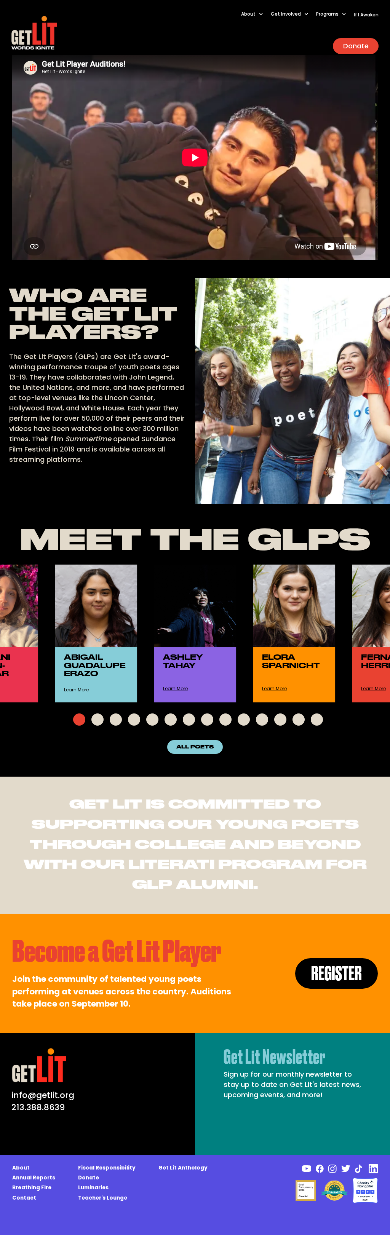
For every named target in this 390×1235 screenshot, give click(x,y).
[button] (256, 17)
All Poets (195, 747)
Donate (356, 46)
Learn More (76, 689)
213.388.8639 (38, 1107)
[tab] (79, 719)
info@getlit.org (42, 1095)
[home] (34, 32)
